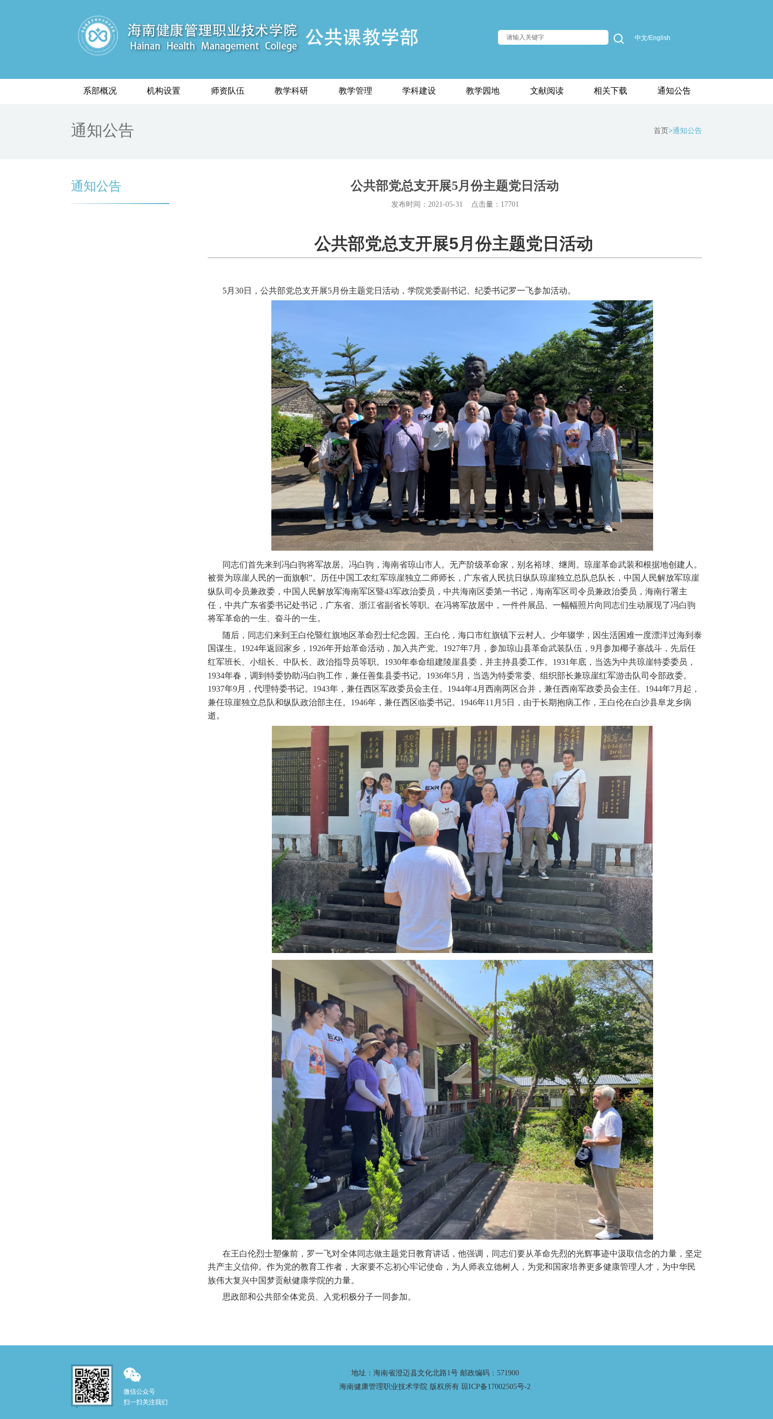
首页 (661, 130)
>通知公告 (685, 130)
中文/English (652, 38)
